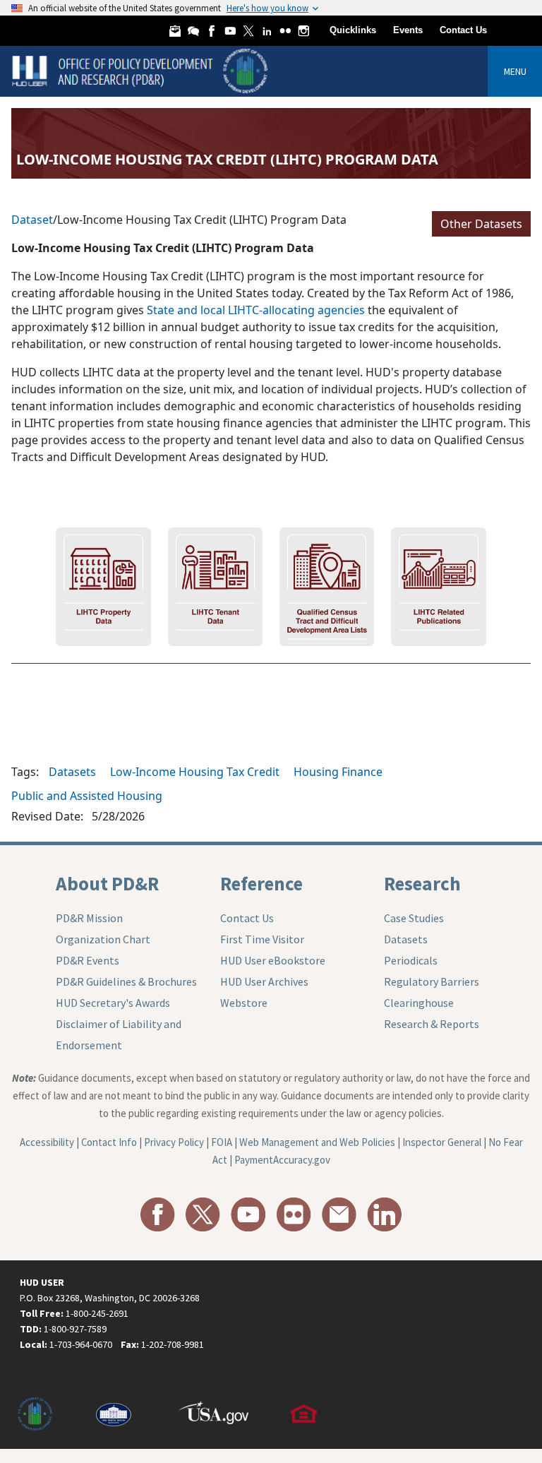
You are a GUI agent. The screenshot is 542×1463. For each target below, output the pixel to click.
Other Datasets (481, 224)
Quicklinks (353, 30)
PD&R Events (87, 960)
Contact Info (109, 1142)
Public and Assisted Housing (86, 796)
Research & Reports (431, 1024)
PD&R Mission (89, 918)
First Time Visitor (262, 939)
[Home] (141, 70)
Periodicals (411, 960)
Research (422, 883)
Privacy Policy (174, 1142)
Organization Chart (103, 939)
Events (408, 30)
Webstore (243, 1003)
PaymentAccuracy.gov (282, 1159)
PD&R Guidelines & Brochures (126, 981)
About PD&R (107, 883)
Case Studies (414, 918)
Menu (515, 71)
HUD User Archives (264, 981)
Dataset (32, 219)
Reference (261, 883)
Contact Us (463, 30)
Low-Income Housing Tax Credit (194, 772)
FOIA (221, 1142)
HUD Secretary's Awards (113, 1003)
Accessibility (47, 1142)
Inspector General (441, 1142)
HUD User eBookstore (272, 960)
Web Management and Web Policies (317, 1142)
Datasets (72, 772)
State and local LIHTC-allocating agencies (256, 310)
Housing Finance (338, 772)
